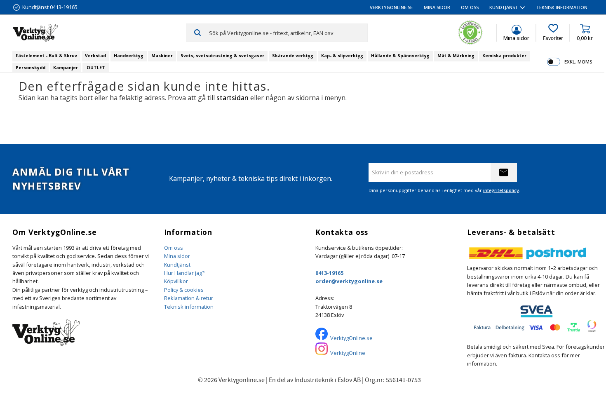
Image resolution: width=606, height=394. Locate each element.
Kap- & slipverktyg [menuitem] (342, 56)
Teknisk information (189, 306)
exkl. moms (578, 62)
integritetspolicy (501, 190)
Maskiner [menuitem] (162, 56)
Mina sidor (177, 256)
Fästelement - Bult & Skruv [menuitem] (46, 56)
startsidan (232, 97)
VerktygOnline (347, 352)
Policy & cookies (184, 289)
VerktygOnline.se (351, 338)
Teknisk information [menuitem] (561, 7)
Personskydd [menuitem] (30, 67)
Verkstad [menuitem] (95, 56)
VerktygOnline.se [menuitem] (391, 7)
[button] (553, 32)
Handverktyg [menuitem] (128, 56)
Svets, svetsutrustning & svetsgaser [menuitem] (222, 56)
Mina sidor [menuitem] (437, 7)
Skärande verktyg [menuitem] (292, 56)
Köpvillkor (176, 281)
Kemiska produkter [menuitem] (504, 56)
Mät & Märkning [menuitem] (455, 56)
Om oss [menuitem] (470, 7)
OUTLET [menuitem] (96, 67)
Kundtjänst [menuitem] (503, 7)
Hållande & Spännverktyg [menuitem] (400, 56)
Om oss (173, 247)
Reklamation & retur (188, 298)
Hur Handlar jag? (184, 273)
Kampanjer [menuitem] (65, 67)
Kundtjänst (177, 264)
